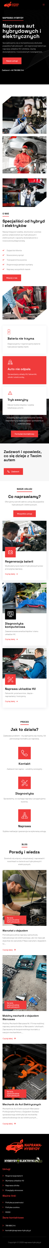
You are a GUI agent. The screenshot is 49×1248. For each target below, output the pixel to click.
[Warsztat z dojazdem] (24, 898)
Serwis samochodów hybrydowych (13, 920)
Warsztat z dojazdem (15, 930)
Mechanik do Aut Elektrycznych (22, 1104)
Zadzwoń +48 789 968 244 (13, 70)
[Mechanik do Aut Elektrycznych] (24, 1072)
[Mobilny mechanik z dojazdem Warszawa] (24, 983)
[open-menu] (42, 5)
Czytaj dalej (10, 574)
